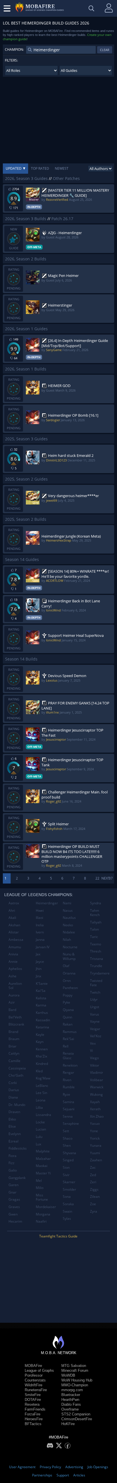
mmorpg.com (72, 1390)
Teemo (95, 944)
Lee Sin (41, 1092)
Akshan (14, 925)
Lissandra (43, 1114)
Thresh (95, 951)
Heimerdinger (47, 903)
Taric (94, 936)
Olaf (66, 965)
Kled (39, 1071)
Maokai (41, 1165)
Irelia (40, 925)
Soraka (68, 1204)
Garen (13, 1184)
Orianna (69, 973)
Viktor (94, 1065)
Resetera (32, 1404)
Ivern (40, 932)
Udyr (94, 999)
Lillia (39, 1107)
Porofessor (34, 1375)
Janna (40, 939)
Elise (12, 1126)
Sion (66, 1167)
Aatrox (14, 903)
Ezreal (13, 1141)
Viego (94, 1057)
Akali (12, 917)
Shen (67, 1145)
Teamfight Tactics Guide (58, 1236)
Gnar (12, 1192)
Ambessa (16, 939)
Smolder (69, 1189)
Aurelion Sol (15, 985)
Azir (12, 1002)
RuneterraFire (36, 1390)
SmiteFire (33, 1395)
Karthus (42, 1012)
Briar (12, 1046)
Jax (38, 954)
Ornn (67, 980)
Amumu (15, 947)
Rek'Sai (68, 1038)
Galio (13, 1170)
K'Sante (42, 983)
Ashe (12, 976)
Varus (94, 1014)
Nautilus (69, 917)
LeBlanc (42, 1085)
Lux (38, 1144)
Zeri (93, 1182)
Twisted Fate (96, 983)
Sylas (67, 1218)
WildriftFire (33, 1385)
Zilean (95, 1196)
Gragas (14, 1199)
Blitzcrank (16, 1024)
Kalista (41, 998)
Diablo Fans (71, 1404)
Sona (67, 1196)
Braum (14, 1038)
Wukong (96, 1094)
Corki (13, 1082)
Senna (68, 1116)
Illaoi (39, 917)
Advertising (74, 1466)
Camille (14, 1060)
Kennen (42, 1049)
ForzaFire (32, 1414)
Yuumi (95, 1152)
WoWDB (68, 1375)
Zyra (93, 1211)
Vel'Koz (95, 1036)
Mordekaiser (46, 1206)
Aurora (14, 995)
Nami (67, 903)
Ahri (12, 910)
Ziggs (94, 1189)
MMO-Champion (74, 1385)
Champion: (14, 49)
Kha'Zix (41, 1056)
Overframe (70, 1409)
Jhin (38, 968)
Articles (79, 1475)
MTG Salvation (73, 1366)
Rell (65, 1046)
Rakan (67, 1024)
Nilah (67, 939)
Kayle (40, 1034)
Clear (104, 50)
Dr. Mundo (17, 1104)
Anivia (13, 954)
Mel (39, 1180)
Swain (67, 1211)
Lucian (41, 1129)
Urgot (94, 1006)
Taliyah (95, 922)
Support (63, 1475)
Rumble (69, 1087)
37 (111, 878)
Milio (39, 1187)
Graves (14, 1206)
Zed (93, 1174)
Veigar (95, 1028)
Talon (94, 929)
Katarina (42, 1027)
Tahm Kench (95, 912)
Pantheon (70, 987)
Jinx (38, 976)
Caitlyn (14, 1053)
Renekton (70, 1065)
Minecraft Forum (74, 1370)
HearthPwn (70, 1399)
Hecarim (15, 1221)
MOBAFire (33, 1366)
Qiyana (68, 1009)
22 (97, 878)
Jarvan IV (42, 947)
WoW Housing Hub (76, 1380)
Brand (13, 1031)
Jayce (40, 961)
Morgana (43, 1214)
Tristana (96, 958)
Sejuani (68, 1109)
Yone (94, 1131)
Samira (68, 1101)
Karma (41, 1005)
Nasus (68, 910)
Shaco (67, 1138)
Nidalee (69, 932)
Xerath (95, 1109)
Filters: (11, 60)
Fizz (11, 1162)
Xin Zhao (97, 1116)
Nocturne (70, 947)
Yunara (95, 1145)
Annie (13, 961)
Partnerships (42, 1475)
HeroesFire (34, 1419)
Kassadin (43, 1020)
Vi (91, 1050)
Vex (93, 1043)
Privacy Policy (50, 1466)
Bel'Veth (15, 1017)
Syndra (95, 903)
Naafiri (41, 1221)
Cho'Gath (16, 1075)
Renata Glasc (68, 1055)
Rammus (70, 1031)
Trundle (96, 965)
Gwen (13, 1214)
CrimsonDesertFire (76, 1419)
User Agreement (22, 1466)
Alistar (14, 932)
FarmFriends (35, 1409)
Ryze (66, 1094)
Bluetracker (70, 1395)
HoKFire (68, 1424)
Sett (66, 1131)
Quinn (67, 1017)
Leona (40, 1100)
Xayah (95, 1101)
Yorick (95, 1138)
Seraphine (71, 1123)
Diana (13, 1097)
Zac (93, 1167)
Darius (14, 1089)
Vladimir (96, 1072)
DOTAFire (33, 1399)
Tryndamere (100, 973)
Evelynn (15, 1133)
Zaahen (96, 1160)
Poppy (67, 995)
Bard (12, 1009)
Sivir (66, 1174)
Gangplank (17, 1177)
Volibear (96, 1079)
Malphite (43, 1151)
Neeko (68, 925)
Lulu (39, 1136)
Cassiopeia (17, 1068)
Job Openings (97, 1466)
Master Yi (43, 1173)
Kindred (42, 1063)
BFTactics (33, 1424)
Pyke (66, 1002)
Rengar (68, 1072)
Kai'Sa (40, 990)
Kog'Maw (43, 1078)
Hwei (40, 910)
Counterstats (35, 1380)
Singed (68, 1160)
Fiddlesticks (18, 1148)
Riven (67, 1079)
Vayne (95, 1021)
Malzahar (43, 1158)
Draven (14, 1111)
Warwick (96, 1087)
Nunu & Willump (69, 956)
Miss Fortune (42, 1197)
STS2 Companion (75, 1414)
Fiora (12, 1155)
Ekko (12, 1119)
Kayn (39, 1041)
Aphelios (15, 968)
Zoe (93, 1204)
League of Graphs (39, 1370)
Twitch (95, 992)
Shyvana (69, 1152)
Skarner (69, 1182)
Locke (40, 1122)
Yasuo (95, 1123)
